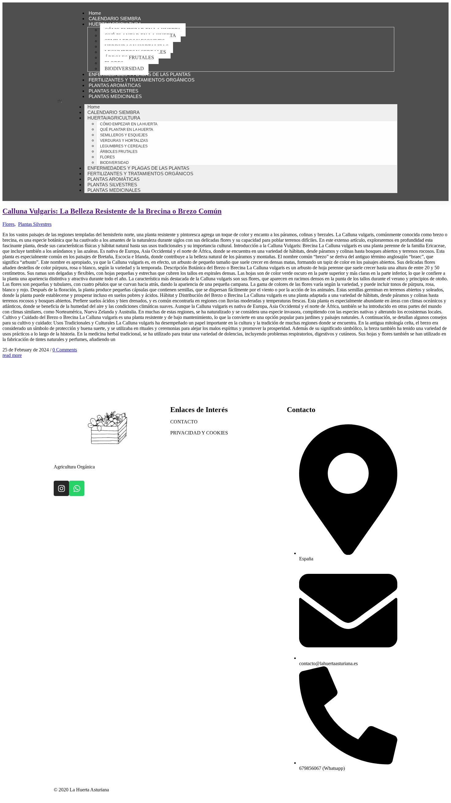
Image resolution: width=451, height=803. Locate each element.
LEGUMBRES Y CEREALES (124, 146)
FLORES (107, 157)
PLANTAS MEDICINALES (115, 96)
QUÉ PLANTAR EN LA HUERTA (126, 129)
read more (12, 355)
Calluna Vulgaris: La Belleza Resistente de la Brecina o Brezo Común (112, 211)
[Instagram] (61, 488)
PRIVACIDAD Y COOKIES (199, 432)
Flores (8, 224)
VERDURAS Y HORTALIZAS (124, 140)
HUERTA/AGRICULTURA (113, 117)
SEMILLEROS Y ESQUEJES (124, 135)
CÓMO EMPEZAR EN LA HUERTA (128, 124)
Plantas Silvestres (35, 224)
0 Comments (64, 349)
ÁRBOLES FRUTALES (129, 57)
